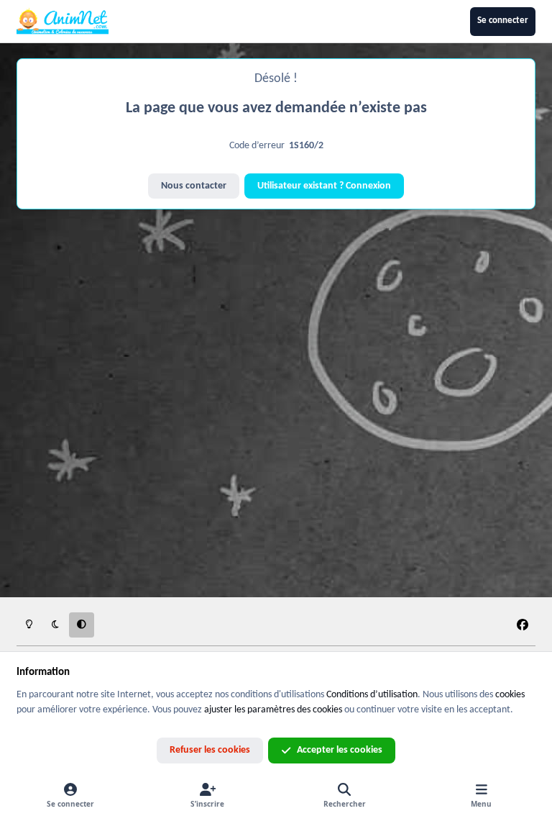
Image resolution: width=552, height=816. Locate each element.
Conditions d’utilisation (372, 694)
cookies (510, 694)
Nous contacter (193, 186)
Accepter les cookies (339, 750)
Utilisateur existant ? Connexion (324, 186)
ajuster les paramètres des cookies (273, 709)
